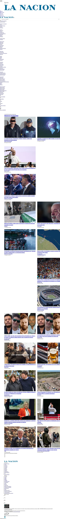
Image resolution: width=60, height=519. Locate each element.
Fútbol (1, 56)
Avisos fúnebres (2, 78)
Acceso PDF (2, 76)
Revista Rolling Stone (3, 90)
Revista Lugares (2, 88)
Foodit (2, 13)
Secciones (2, 12)
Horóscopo (1, 65)
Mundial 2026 (39, 282)
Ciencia (1, 47)
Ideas (1, 83)
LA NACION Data (2, 25)
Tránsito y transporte (3, 23)
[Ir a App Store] (6, 507)
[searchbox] (29, 19)
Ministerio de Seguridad (12, 114)
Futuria (1, 29)
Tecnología (1, 64)
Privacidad (18, 511)
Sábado (1, 82)
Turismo (1, 63)
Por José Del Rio (39, 365)
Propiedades (2, 32)
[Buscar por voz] (59, 19)
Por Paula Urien (39, 253)
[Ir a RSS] (4, 503)
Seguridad (1, 42)
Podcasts (1, 68)
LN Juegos (1, 62)
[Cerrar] (13, 17)
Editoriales (1, 51)
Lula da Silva (39, 226)
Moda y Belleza (2, 69)
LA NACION (6, 114)
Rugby (1, 57)
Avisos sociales (2, 79)
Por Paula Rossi (6, 394)
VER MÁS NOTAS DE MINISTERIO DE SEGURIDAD (10, 453)
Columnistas (2, 52)
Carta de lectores (2, 80)
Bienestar (1, 46)
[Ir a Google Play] (6, 505)
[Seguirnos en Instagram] (4, 500)
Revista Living (2, 89)
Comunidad (2, 45)
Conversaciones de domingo (4, 81)
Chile (5, 451)
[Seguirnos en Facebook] (4, 495)
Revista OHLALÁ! (2, 86)
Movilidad (1, 34)
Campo (1, 31)
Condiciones (15, 511)
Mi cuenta (2, 16)
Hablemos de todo (3, 48)
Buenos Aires (2, 41)
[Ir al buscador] (5, 4)
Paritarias (5, 226)
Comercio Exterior (3, 33)
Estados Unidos (2, 38)
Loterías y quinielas (3, 67)
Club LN (2, 14)
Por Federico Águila (7, 338)
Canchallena (2, 59)
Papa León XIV (39, 423)
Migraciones (6, 367)
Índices (1, 35)
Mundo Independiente (8, 141)
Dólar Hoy (1, 30)
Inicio (2, 11)
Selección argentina (40, 310)
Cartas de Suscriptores (3, 53)
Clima (1, 24)
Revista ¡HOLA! (2, 87)
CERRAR (1, 0)
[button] (30, 64)
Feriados (1, 66)
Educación (1, 43)
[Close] (4, 454)
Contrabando (39, 366)
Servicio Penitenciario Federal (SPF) (43, 451)
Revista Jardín (2, 91)
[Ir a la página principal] (11, 461)
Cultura (1, 44)
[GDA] (6, 514)
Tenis (1, 58)
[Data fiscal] (4, 517)
